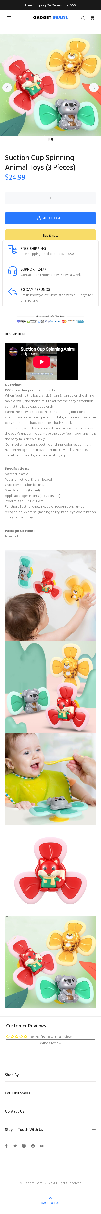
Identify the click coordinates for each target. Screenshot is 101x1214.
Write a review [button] (50, 1043)
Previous (7, 87)
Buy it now (50, 236)
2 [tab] (52, 139)
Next (94, 87)
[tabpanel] (50, 85)
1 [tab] (49, 139)
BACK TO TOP (50, 1203)
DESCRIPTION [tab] (15, 334)
